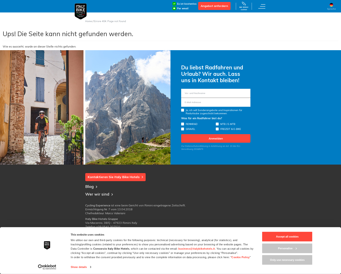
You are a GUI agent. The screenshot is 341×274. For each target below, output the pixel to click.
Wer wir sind (97, 194)
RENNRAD (191, 124)
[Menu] (261, 6)
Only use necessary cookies (287, 259)
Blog (89, 186)
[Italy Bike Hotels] (81, 11)
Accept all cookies (287, 236)
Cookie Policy (240, 257)
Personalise (285, 248)
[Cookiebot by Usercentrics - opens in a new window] (47, 267)
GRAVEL (190, 129)
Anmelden (216, 138)
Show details (79, 266)
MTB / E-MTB (227, 124)
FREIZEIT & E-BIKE (230, 129)
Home (88, 21)
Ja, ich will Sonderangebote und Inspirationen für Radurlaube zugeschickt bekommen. (214, 112)
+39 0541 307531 (108, 226)
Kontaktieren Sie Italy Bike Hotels (114, 177)
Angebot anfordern (214, 6)
